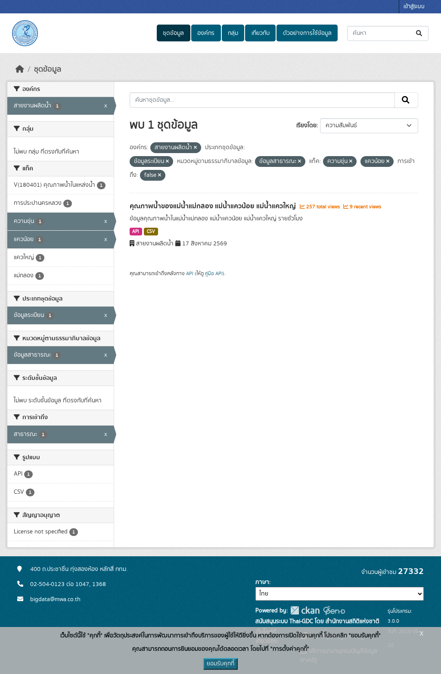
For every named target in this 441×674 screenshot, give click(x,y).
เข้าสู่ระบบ (414, 7)
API (135, 231)
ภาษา (262, 582)
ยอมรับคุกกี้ (220, 663)
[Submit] (419, 33)
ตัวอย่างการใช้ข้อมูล (307, 33)
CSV (151, 231)
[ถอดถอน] (195, 147)
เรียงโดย (306, 125)
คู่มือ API (214, 273)
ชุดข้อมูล (173, 33)
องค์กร (205, 33)
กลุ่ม (233, 33)
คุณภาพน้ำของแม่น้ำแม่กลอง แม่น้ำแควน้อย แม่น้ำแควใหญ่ (214, 206)
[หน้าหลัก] (20, 69)
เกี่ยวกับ (261, 33)
